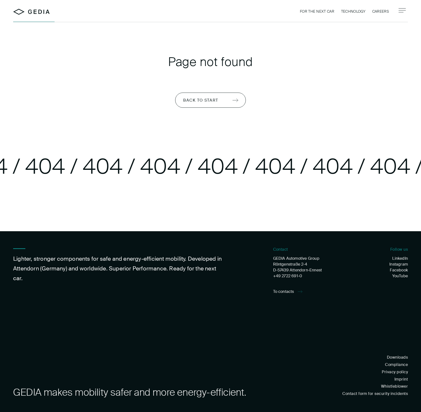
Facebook (399, 270)
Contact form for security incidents (375, 393)
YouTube (400, 275)
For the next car (317, 11)
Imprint (401, 379)
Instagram (398, 264)
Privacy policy (395, 371)
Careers (380, 11)
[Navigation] (402, 10)
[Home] (31, 12)
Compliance (396, 364)
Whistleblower (394, 386)
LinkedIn (400, 258)
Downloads (397, 357)
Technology (353, 11)
